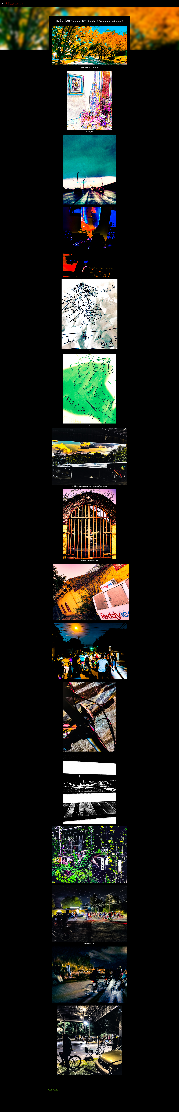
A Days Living (14, 3)
